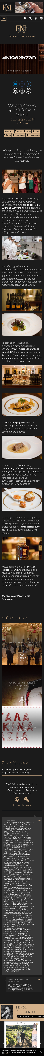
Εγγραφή (26, 805)
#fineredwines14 (34, 135)
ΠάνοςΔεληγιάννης (26, 1009)
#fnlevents (9, 131)
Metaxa (19, 131)
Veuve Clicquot (19, 135)
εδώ (6, 1053)
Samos (8, 135)
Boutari (36, 131)
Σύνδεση (17, 805)
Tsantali (28, 131)
